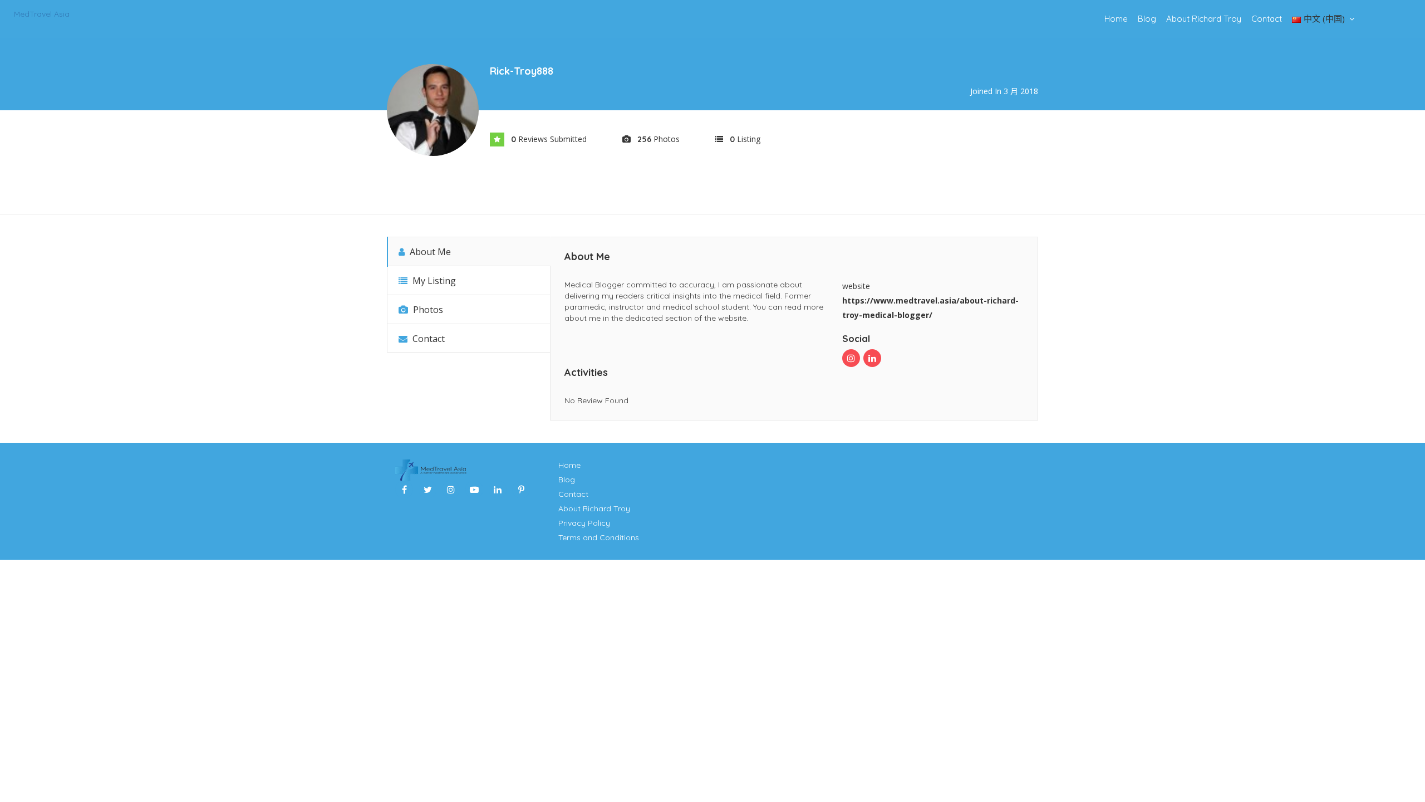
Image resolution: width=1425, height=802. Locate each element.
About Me (429, 252)
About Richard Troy (1203, 18)
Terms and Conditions (598, 537)
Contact (1266, 18)
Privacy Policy (584, 523)
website (856, 286)
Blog (1147, 18)
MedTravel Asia (42, 14)
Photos (427, 310)
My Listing (433, 281)
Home (1116, 18)
